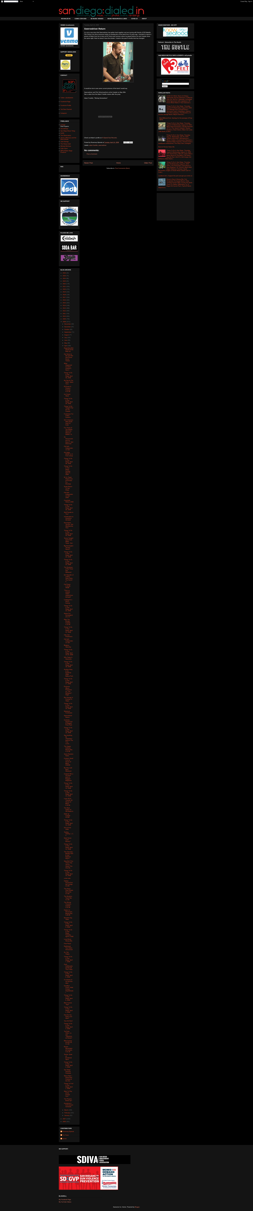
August (66, 335)
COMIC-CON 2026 (80, 18)
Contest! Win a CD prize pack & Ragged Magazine (68, 777)
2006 (64, 1121)
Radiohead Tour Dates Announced (68, 947)
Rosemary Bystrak (68, 1131)
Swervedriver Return (68, 716)
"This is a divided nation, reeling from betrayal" (68, 594)
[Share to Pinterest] (132, 142)
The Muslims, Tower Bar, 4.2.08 (68, 897)
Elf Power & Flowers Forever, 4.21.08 (67, 389)
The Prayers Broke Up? (68, 1099)
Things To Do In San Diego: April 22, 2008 (68, 608)
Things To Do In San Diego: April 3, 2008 (68, 1026)
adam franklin (93, 145)
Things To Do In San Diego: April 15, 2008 (68, 730)
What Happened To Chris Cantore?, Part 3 (68, 367)
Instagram (63, 113)
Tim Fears (65, 1135)
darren (64, 1138)
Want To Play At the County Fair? (68, 1093)
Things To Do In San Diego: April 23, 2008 (68, 562)
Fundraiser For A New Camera (68, 415)
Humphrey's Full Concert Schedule (68, 1105)
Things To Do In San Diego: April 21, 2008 (68, 629)
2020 (64, 289)
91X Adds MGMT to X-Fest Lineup (68, 454)
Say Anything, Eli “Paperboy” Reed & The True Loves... (68, 739)
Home (118, 163)
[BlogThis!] (126, 142)
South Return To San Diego (68, 488)
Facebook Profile (65, 105)
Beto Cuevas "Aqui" (68, 1003)
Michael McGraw (65, 146)
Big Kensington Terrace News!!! (68, 547)
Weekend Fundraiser (68, 712)
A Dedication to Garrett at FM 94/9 (68, 518)
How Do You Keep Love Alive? (68, 1016)
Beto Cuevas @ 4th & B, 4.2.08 (68, 1042)
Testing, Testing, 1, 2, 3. (68, 833)
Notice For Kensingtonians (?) (68, 615)
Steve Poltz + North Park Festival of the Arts (68, 1078)
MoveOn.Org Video (68, 918)
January (67, 1115)
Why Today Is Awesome (68, 658)
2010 (64, 316)
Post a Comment (92, 154)
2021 (64, 286)
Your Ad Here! (68, 1021)
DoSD (62, 133)
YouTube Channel (66, 109)
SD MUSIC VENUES (97, 18)
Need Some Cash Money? (67, 839)
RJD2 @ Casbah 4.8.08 (67, 815)
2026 (64, 273)
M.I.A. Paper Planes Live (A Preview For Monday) (68, 480)
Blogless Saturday (67, 646)
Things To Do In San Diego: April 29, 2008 (68, 401)
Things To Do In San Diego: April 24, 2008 (68, 554)
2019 (64, 292)
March (66, 1110)
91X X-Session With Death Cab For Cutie (68, 422)
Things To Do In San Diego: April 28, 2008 (68, 461)
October (67, 329)
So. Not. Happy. (67, 953)
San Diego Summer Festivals (67, 1071)
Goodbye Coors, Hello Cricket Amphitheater (68, 989)
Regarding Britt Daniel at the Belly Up (68, 349)
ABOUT (144, 18)
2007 (64, 1119)
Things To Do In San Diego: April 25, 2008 (68, 533)
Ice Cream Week (67, 395)
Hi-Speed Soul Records (109, 137)
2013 (64, 308)
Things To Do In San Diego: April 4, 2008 (68, 1009)
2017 (64, 297)
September (68, 332)
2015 (64, 303)
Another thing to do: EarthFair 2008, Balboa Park (68, 673)
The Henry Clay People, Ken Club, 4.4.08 (68, 891)
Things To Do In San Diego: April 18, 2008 (68, 664)
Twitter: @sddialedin (66, 97)
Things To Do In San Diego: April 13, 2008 (68, 793)
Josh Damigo (64, 141)
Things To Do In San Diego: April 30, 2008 (68, 375)
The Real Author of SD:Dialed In (68, 809)
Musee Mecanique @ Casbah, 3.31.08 (68, 1049)
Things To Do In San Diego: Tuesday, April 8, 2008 (68, 933)
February (67, 1113)
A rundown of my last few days (68, 981)
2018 (64, 294)
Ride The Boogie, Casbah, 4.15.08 (67, 622)
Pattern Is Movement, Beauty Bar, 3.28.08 (68, 912)
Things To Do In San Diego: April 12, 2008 (68, 822)
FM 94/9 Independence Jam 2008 (68, 495)
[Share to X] (128, 142)
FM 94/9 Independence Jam (68, 448)
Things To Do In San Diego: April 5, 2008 (68, 997)
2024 (64, 278)
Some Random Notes (68, 754)
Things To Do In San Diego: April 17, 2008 (68, 681)
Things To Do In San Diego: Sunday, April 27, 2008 (68, 470)
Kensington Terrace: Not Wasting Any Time (68, 525)
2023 (64, 281)
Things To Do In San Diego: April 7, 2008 (68, 959)
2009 (64, 319)
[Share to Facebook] (130, 142)
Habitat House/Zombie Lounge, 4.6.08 (68, 883)
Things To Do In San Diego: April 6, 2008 (68, 974)
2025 (64, 275)
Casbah (62, 125)
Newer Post (88, 163)
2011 (64, 313)
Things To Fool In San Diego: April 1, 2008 (68, 1086)
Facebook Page (65, 101)
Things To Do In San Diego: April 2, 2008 (68, 1064)
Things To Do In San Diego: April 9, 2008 (68, 924)
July (65, 337)
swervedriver (102, 145)
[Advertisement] (175, 206)
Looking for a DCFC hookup (68, 601)
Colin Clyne (64, 148)
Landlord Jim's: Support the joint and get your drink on (175, 176)
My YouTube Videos (65, 1202)
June (66, 340)
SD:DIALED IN (65, 18)
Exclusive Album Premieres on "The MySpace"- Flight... (68, 691)
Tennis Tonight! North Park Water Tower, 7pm (68, 540)
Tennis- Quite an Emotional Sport (68, 1057)
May (65, 343)
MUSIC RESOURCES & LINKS (117, 18)
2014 (64, 305)
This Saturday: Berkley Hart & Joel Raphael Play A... (68, 855)
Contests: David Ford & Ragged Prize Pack (68, 722)
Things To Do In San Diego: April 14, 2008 (68, 785)
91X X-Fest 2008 (67, 828)
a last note (67, 878)
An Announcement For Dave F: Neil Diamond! (68, 440)
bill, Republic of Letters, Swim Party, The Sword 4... (68, 578)
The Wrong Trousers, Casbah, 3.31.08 (67, 905)
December (67, 324)
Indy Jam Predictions (68, 635)
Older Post (148, 163)
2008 (64, 321)
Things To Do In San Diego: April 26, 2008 (68, 507)
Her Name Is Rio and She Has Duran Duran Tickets (68, 357)
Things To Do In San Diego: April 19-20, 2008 (68, 652)
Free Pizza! (67, 943)
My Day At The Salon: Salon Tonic (68, 382)
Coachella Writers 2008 (68, 501)
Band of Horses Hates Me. (166, 147)
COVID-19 (134, 18)
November (67, 327)
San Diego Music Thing (67, 131)
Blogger (137, 1207)
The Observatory (65, 135)
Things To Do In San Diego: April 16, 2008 (68, 706)
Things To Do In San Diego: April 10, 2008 (68, 873)
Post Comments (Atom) (122, 168)
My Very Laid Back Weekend (68, 769)
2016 (64, 300)
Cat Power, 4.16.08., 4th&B (67, 586)
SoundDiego (64, 128)
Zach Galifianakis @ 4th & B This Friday (68, 967)
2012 (64, 311)
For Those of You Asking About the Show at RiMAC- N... (68, 431)
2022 (64, 284)
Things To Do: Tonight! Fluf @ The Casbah (68, 408)
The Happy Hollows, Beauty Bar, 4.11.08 (68, 748)
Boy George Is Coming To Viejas (68, 699)
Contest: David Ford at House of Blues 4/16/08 (68, 762)
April (65, 345)
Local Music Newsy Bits (68, 940)
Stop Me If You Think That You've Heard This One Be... (68, 864)
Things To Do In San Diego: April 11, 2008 (68, 846)
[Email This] (124, 142)
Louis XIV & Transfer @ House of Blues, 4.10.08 (68, 802)
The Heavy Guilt (65, 144)
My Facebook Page (65, 1199)
